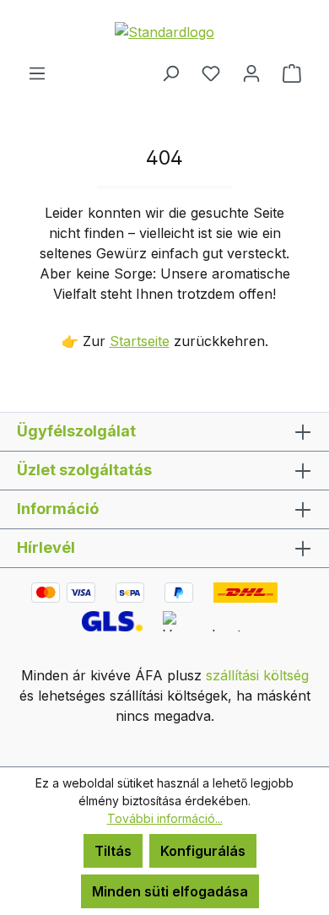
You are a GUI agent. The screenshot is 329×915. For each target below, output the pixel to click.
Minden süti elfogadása (170, 891)
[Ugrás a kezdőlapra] (164, 31)
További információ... (165, 818)
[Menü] (37, 72)
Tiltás (113, 850)
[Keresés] (170, 72)
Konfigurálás (202, 850)
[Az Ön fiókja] (251, 72)
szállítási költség (257, 675)
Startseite (140, 341)
